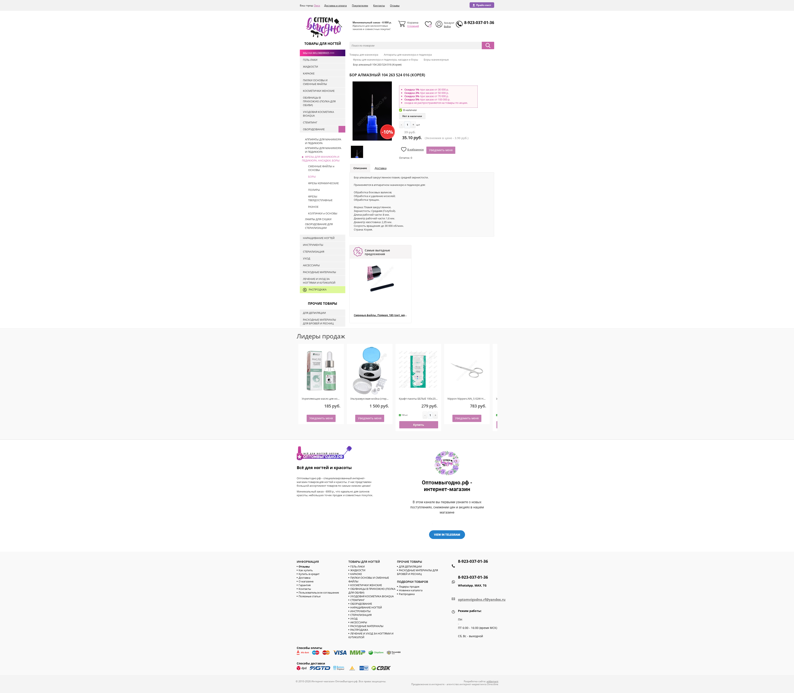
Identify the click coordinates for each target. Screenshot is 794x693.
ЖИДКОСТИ (357, 570)
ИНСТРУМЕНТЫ (360, 611)
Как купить (306, 570)
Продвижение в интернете (428, 684)
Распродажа (407, 594)
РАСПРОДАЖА (359, 630)
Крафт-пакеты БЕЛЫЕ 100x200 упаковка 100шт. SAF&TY (434, 398)
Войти (447, 26)
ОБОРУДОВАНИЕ (361, 604)
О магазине (306, 581)
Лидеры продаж (409, 586)
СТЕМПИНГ (357, 600)
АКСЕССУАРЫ (358, 622)
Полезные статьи (309, 596)
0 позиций (413, 25)
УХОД (354, 618)
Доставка (380, 168)
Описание (360, 168)
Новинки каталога (410, 590)
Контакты (379, 5)
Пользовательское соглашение (319, 592)
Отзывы (394, 5)
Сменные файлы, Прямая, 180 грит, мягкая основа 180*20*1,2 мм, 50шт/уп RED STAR (380, 315)
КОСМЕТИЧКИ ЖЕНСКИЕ (366, 585)
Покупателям (360, 5)
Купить (418, 425)
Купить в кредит (309, 574)
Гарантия (305, 585)
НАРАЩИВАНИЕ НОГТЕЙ (366, 607)
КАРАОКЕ (356, 574)
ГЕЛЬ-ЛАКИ (357, 566)
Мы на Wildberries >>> (318, 53)
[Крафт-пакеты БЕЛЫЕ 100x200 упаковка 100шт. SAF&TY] (418, 370)
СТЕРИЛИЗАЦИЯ (361, 615)
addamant (492, 681)
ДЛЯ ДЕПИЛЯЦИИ (410, 566)
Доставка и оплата (335, 5)
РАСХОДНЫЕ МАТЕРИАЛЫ (366, 626)
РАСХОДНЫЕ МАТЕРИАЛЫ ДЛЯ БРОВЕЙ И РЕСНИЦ (417, 572)
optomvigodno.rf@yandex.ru (482, 599)
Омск (317, 5)
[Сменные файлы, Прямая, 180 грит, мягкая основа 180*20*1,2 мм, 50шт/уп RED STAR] (381, 279)
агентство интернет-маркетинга (467, 684)
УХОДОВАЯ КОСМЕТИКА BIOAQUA (372, 596)
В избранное (415, 149)
